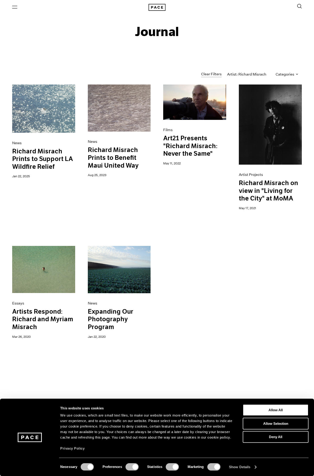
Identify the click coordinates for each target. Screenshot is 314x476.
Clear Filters (211, 74)
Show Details (239, 467)
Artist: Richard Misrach (246, 74)
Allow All (275, 410)
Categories (285, 74)
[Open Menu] (14, 7)
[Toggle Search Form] (299, 6)
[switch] (132, 466)
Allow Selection (275, 423)
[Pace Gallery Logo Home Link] (157, 7)
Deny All (275, 437)
